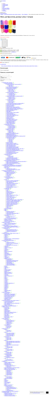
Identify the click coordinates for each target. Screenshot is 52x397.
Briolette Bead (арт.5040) (10, 134)
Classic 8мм (10, 141)
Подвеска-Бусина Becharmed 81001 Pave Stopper (14, 150)
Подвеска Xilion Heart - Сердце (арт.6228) (13, 84)
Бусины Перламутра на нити (11, 229)
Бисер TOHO (6, 319)
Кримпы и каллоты (7, 219)
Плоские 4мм (6, 308)
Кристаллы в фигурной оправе (9, 369)
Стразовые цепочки (7, 364)
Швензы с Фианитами (10, 173)
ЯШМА (5, 291)
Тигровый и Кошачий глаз (9, 283)
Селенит (5, 280)
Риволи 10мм (8, 337)
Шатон (5, 340)
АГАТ (5, 241)
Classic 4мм (10, 139)
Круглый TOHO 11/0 (10, 320)
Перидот (5, 277)
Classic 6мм (10, 140)
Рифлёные (6, 309)
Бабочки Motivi (7, 311)
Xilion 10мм (11, 85)
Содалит (5, 281)
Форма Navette (9, 372)
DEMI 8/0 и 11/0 (9, 323)
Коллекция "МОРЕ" (5, 392)
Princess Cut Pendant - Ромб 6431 (12, 92)
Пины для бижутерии (8, 302)
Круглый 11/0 (8, 325)
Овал (5, 358)
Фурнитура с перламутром (11, 231)
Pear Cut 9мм (11, 100)
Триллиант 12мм (9, 346)
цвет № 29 (3, 42)
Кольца (7, 178)
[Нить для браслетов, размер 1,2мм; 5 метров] (8, 33)
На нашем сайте (3, 64)
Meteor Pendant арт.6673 (10, 122)
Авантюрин (6, 245)
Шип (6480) (8, 111)
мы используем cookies (36, 392)
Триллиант (6, 345)
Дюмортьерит (6, 256)
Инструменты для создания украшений (9, 305)
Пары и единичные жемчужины (10, 223)
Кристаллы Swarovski (8, 154)
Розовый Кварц (9, 259)
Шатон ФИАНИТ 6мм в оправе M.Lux (13, 341)
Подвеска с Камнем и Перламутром (12, 201)
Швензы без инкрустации (10, 172)
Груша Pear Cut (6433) (10, 99)
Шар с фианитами (9, 182)
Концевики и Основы (8, 220)
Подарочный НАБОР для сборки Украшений (10, 391)
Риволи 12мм (8, 338)
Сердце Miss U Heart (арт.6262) (11, 119)
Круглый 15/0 (8, 326)
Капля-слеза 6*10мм (10, 334)
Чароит (5, 289)
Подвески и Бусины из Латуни (9, 395)
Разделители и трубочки (10, 184)
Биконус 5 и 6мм (11, 132)
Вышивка (4, 361)
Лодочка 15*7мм (9, 350)
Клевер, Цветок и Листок (10, 196)
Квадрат (5, 351)
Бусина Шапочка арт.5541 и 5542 (12, 152)
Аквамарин (6, 249)
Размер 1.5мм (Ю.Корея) (10, 365)
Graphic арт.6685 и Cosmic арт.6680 (12, 112)
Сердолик (6, 279)
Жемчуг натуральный (6, 222)
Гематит (5, 252)
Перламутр (6, 228)
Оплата (3, 6)
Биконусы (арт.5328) (10, 129)
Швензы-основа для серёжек (9, 171)
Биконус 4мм (11, 131)
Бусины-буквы (9, 187)
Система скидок (5, 4)
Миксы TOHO (9, 322)
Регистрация (2, 13)
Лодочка (5, 348)
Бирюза (5, 250)
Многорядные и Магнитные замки (12, 213)
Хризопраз (6, 286)
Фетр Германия (9, 377)
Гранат (5, 255)
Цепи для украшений (6, 292)
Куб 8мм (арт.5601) (12, 127)
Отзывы (3, 9)
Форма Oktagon (9, 374)
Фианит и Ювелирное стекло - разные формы (14, 199)
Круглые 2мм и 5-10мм (8, 316)
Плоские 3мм (6, 307)
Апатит (5, 248)
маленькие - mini (9, 198)
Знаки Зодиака (9, 207)
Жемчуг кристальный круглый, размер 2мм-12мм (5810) (16, 161)
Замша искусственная (8, 378)
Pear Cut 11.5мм (11, 101)
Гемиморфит (6, 253)
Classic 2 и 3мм (11, 138)
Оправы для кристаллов (8, 360)
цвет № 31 (3, 43)
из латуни (8, 216)
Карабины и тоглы (7, 298)
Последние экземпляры (8, 164)
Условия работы (5, 5)
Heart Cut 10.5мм (11, 90)
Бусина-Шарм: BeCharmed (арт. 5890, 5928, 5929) (15, 148)
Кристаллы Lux (5, 328)
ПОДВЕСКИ (6, 188)
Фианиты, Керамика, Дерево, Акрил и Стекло (10, 233)
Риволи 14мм (8, 339)
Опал (5, 276)
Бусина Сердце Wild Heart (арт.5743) (12, 149)
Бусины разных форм (8, 124)
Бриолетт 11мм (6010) (10, 105)
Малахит (6, 271)
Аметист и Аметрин (7, 247)
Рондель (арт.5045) (9, 142)
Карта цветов (6, 317)
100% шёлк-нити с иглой (10, 168)
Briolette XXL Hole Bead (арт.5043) (12, 133)
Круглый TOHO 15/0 (10, 321)
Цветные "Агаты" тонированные (12, 243)
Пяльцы (5, 381)
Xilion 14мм (11, 86)
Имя (1, 76)
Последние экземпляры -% (11, 217)
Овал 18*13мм (9, 359)
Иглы (5, 379)
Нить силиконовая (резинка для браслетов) (11, 303)
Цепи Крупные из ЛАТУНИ (9, 294)
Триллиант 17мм (9, 347)
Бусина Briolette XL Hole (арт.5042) (12, 146)
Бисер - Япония (5, 318)
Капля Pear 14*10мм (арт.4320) (11, 158)
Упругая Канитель (9, 390)
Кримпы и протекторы (8, 304)
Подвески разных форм (8, 83)
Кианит (5, 266)
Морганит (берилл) (7, 272)
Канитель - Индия (7, 385)
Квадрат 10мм (8, 352)
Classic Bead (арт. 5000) (10, 137)
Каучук (5, 237)
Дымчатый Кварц (9, 263)
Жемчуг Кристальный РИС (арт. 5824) (13, 163)
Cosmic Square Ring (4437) (10, 114)
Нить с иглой (6, 167)
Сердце (7, 189)
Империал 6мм (9, 354)
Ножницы (6, 380)
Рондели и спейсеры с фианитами (12, 180)
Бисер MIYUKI (7, 324)
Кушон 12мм (8, 331)
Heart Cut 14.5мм (11, 91)
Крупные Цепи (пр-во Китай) (9, 295)
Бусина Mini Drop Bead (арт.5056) (12, 147)
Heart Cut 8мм (11, 89)
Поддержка (4, 10)
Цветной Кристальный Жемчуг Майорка (11, 226)
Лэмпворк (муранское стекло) (9, 394)
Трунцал (7, 389)
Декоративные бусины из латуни (12, 183)
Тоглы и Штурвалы (9, 212)
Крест (7, 190)
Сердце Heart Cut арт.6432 (10, 88)
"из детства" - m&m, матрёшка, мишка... (13, 200)
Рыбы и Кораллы (9, 193)
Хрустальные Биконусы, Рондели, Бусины (11, 367)
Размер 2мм (8, 366)
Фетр (5, 375)
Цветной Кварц (9, 262)
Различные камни (7, 290)
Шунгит (5, 288)
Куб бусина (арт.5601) (10, 125)
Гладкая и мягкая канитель (11, 387)
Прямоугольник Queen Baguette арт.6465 (13, 107)
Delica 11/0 (8, 327)
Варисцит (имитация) (8, 251)
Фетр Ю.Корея (9, 376)
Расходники (6, 166)
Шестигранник (7, 356)
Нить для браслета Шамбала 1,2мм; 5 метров (9, 65)
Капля (5, 332)
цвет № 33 (3, 44)
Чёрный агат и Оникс (10, 242)
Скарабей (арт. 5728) (10, 128)
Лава (5, 268)
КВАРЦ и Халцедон (8, 258)
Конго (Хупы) (8, 174)
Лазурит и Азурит (7, 269)
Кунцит (5, 265)
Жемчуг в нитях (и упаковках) (9, 224)
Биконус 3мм (11, 130)
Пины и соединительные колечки (10, 218)
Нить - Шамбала (25, 14)
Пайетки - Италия (5, 306)
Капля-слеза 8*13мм (10, 335)
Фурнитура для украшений (7, 170)
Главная (3, 3)
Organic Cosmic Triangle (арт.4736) (12, 115)
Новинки (2, 80)
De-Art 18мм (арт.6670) (10, 121)
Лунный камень (7, 270)
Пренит (5, 278)
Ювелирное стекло (7, 239)
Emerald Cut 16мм (12, 98)
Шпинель (6, 287)
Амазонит (6, 246)
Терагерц (6, 282)
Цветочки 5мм (6, 310)
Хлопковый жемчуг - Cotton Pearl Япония (11, 238)
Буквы (7, 206)
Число (6, 77)
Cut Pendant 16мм (12, 95)
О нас (3, 7)
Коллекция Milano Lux (8, 176)
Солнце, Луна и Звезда (10, 197)
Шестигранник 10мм (10, 357)
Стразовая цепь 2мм (7, 297)
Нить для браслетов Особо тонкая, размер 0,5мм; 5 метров (27, 65)
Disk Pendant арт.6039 (10, 118)
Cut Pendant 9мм (11, 93)
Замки (5, 210)
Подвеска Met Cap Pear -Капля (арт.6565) (13, 104)
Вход (6, 13)
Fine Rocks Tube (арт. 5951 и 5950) (12, 144)
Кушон (5, 329)
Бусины (5, 179)
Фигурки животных (9, 113)
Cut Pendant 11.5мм (12, 94)
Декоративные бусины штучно (11, 230)
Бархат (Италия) (7, 382)
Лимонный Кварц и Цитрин (11, 261)
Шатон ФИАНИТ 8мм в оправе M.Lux (13, 342)
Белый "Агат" (8, 244)
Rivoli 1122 (8, 155)
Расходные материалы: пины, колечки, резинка (12, 14)
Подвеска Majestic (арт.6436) (11, 87)
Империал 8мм (9, 355)
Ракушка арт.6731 (9, 117)
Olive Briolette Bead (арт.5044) (11, 135)
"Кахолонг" (6, 257)
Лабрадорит (6, 267)
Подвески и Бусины (9, 177)
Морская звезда (9, 191)
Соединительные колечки (8, 301)
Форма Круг (8, 371)
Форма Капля (8, 370)
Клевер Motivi (6, 314)
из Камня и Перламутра (10, 215)
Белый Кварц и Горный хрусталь (12, 260)
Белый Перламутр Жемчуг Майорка (10, 225)
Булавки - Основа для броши (9, 362)
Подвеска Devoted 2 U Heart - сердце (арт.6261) (14, 108)
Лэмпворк (6, 236)
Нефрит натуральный (8, 273)
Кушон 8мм (8, 330)
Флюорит (6, 285)
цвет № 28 (3, 41)
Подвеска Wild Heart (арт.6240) (11, 109)
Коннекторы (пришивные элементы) (12, 159)
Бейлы (5, 209)
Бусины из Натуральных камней (8, 240)
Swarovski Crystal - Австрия (7, 82)
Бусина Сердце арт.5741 (10, 151)
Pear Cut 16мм (11, 102)
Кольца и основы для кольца (9, 221)
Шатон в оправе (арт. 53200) (11, 143)
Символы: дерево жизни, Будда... (12, 203)
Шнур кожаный (7, 299)
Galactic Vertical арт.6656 (10, 123)
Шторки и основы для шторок (11, 204)
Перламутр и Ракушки (8, 393)
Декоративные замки (10, 214)
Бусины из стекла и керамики (11, 186)
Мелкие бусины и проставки (11, 181)
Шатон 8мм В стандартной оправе (12, 344)
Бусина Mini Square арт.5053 (11, 153)
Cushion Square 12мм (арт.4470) (11, 157)
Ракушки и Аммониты (10, 192)
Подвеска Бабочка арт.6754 (11, 120)
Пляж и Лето (8, 194)
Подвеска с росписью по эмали (11, 202)
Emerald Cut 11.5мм (12, 97)
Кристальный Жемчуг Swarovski (10, 160)
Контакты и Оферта (5, 8)
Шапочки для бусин (7, 208)
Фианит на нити (7, 234)
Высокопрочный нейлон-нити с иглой (13, 169)
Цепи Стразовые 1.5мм (8, 296)
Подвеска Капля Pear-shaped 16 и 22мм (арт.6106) (15, 103)
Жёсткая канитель (9, 386)
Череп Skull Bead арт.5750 (10, 145)
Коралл (5, 232)
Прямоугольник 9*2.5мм (8, 313)
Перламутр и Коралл (6, 227)
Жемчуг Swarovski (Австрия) (9, 368)
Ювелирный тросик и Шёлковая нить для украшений (11, 165)
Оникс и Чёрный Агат (8, 275)
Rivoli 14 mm (11, 156)
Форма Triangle (9, 373)
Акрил (5, 235)
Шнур (5, 383)
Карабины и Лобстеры (10, 211)
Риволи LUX (6, 336)
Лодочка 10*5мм (9, 349)
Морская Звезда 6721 (10, 110)
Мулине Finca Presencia (8, 384)
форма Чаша (6, 315)
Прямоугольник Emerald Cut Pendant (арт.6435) (14, 96)
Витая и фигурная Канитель (11, 388)
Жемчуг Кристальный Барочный (12, 162)
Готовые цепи (6, 293)
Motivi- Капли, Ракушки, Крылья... (10, 312)
